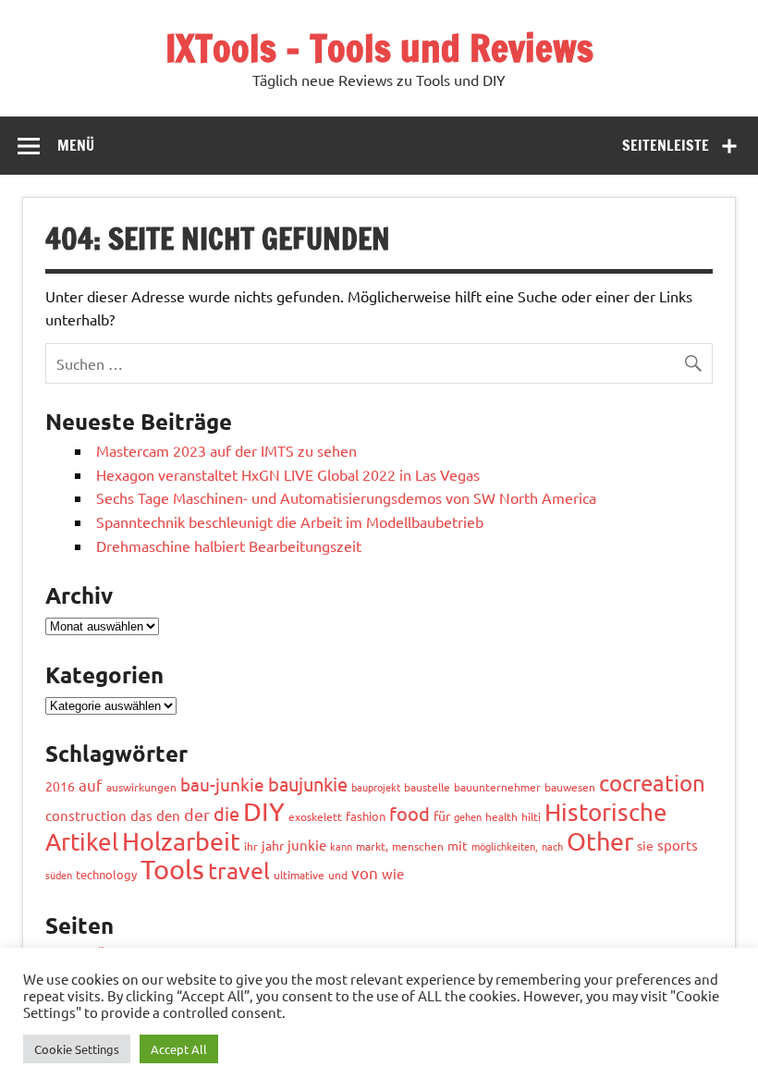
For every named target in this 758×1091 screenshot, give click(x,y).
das (141, 815)
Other (600, 841)
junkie (306, 844)
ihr (251, 846)
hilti (531, 816)
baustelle (427, 786)
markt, (372, 846)
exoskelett (315, 816)
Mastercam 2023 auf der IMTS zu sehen (226, 450)
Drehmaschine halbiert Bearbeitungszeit (228, 545)
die (226, 813)
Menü (75, 145)
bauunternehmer (497, 786)
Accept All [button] (179, 1049)
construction (86, 815)
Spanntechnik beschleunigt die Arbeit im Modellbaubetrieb (289, 521)
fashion (365, 816)
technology (106, 874)
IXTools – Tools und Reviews (379, 47)
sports (677, 844)
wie (393, 873)
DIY (264, 811)
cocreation (652, 782)
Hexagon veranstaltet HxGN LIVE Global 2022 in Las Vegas (288, 474)
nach (552, 846)
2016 (60, 786)
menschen (418, 846)
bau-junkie (222, 784)
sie (645, 845)
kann (341, 846)
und (338, 874)
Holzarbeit (181, 841)
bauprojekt (375, 786)
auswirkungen (141, 786)
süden (58, 874)
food (409, 813)
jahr (273, 845)
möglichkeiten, (504, 846)
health (501, 816)
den (168, 815)
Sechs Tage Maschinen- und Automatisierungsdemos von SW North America (346, 497)
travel (239, 870)
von (364, 872)
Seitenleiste (665, 145)
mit (457, 845)
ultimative (299, 874)
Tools (172, 869)
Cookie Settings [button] (76, 1049)
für (442, 815)
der (197, 814)
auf (91, 784)
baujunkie (308, 783)
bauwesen (569, 786)
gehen (468, 816)
